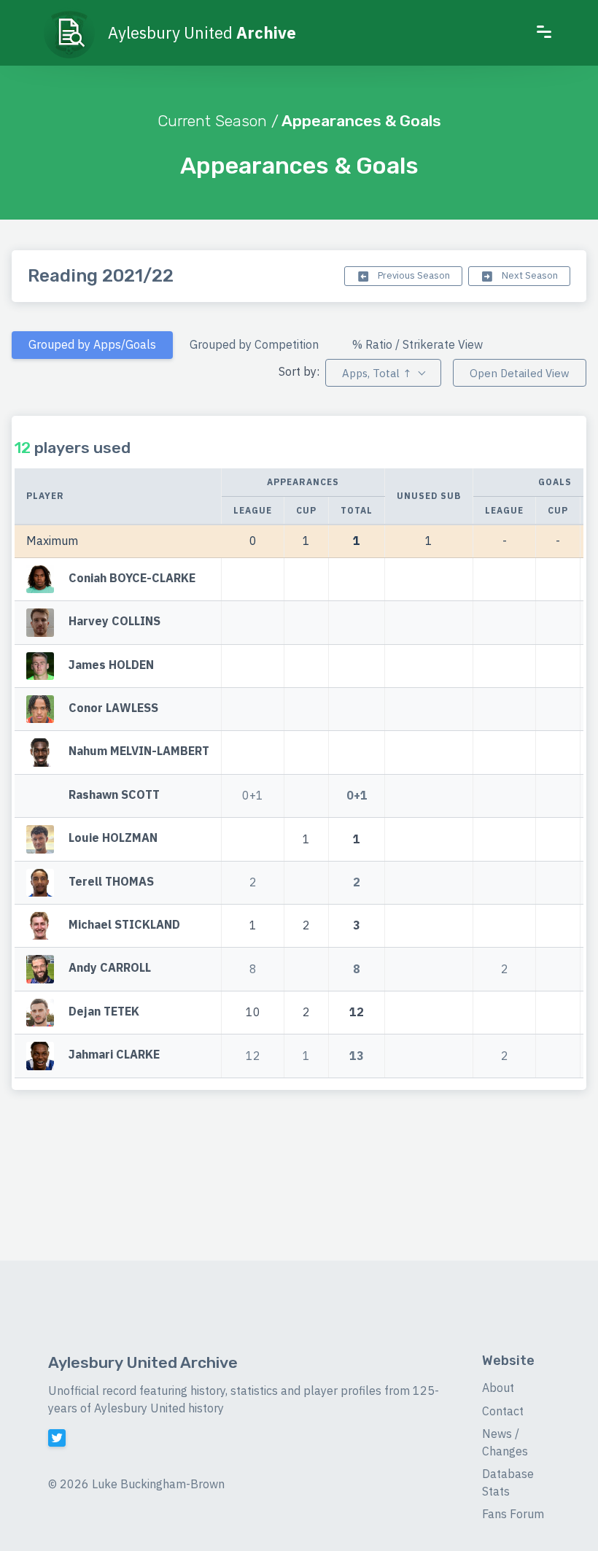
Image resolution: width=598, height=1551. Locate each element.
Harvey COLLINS (114, 621)
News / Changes (505, 1442)
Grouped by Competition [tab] (254, 344)
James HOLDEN (111, 664)
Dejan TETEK (104, 1011)
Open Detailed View (520, 373)
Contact (503, 1411)
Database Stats (508, 1482)
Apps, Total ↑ (376, 373)
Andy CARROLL (110, 968)
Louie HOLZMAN (113, 838)
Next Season (529, 275)
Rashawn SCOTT (114, 794)
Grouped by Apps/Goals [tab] (92, 344)
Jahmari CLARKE (114, 1054)
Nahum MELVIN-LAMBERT (139, 751)
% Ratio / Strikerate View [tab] (417, 344)
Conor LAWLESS (113, 707)
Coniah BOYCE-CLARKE (132, 577)
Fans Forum (513, 1513)
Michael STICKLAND (124, 924)
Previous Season (413, 275)
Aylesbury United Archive (143, 1362)
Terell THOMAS (111, 881)
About (498, 1387)
